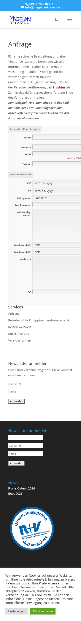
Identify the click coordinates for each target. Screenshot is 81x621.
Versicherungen (19, 340)
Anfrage (14, 313)
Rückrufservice (19, 334)
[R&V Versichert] (32, 551)
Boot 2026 (15, 493)
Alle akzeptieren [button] (43, 611)
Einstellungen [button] (16, 611)
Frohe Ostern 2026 (21, 488)
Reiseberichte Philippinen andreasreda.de (39, 320)
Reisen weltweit (19, 327)
